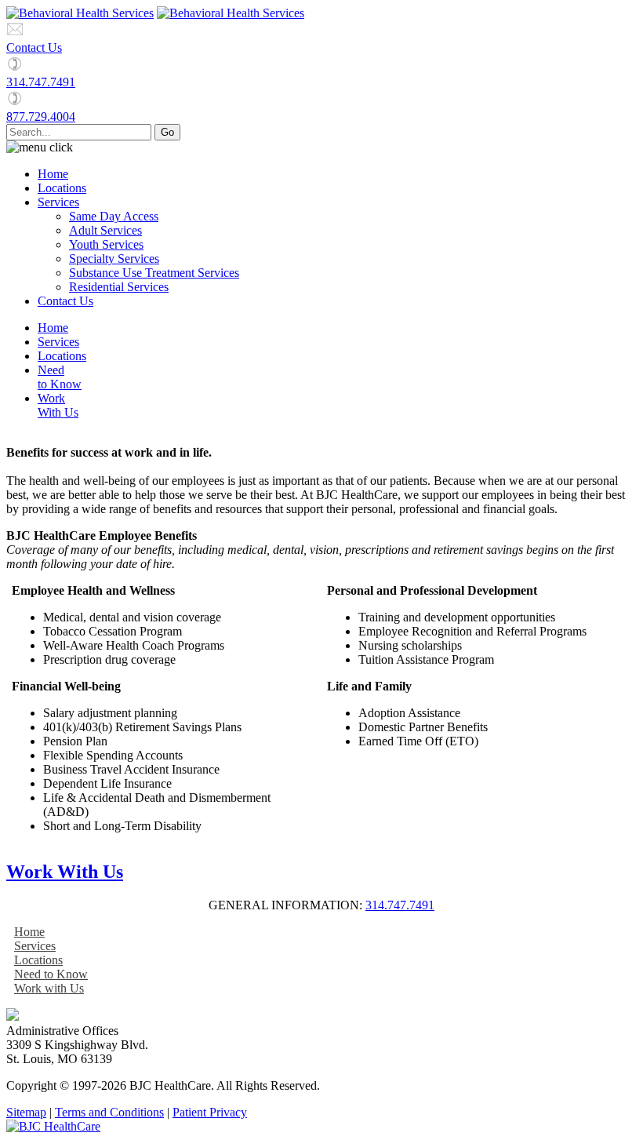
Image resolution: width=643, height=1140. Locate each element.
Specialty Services (114, 258)
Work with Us (49, 988)
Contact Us (34, 47)
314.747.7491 (40, 82)
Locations (62, 188)
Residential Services (119, 286)
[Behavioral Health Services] (80, 13)
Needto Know (60, 377)
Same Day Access (113, 216)
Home (53, 173)
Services (58, 202)
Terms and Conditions (109, 1112)
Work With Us (64, 871)
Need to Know (51, 974)
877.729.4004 (40, 116)
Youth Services (106, 244)
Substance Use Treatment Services (154, 272)
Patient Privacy (210, 1112)
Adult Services (105, 230)
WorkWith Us (58, 405)
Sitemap (26, 1112)
